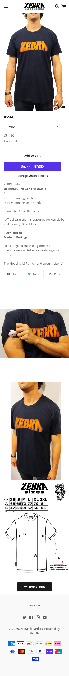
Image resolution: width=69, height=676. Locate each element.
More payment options (32, 176)
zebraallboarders (32, 629)
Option (11, 127)
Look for (34, 605)
